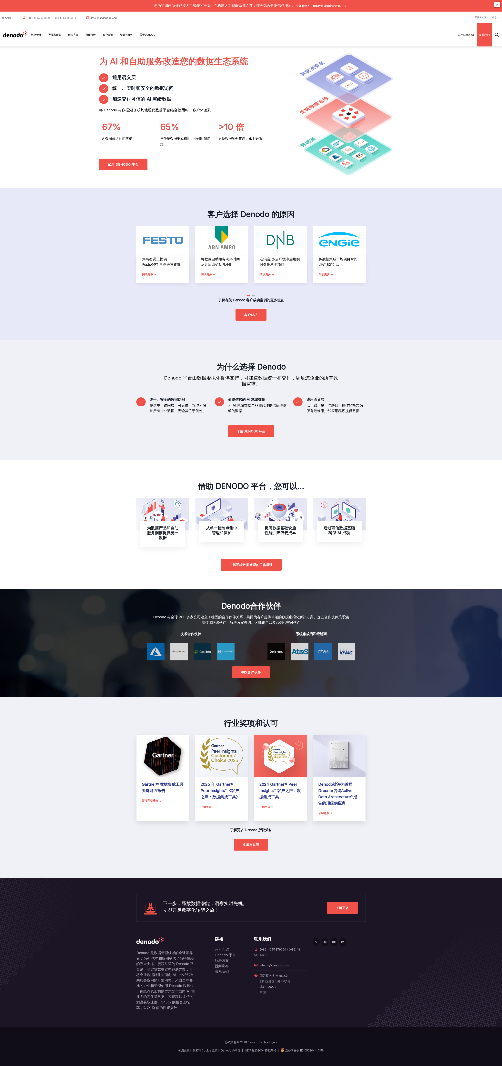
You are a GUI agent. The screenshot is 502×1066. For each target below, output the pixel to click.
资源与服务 (126, 34)
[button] (248, 295)
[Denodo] (15, 35)
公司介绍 (222, 949)
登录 (494, 17)
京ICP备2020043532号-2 (260, 1050)
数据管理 (36, 34)
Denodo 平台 (225, 955)
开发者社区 (480, 17)
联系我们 (484, 34)
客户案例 (108, 34)
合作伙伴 (90, 34)
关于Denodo (148, 34)
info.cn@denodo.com (104, 17)
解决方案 (73, 34)
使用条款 (183, 1050)
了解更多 (342, 908)
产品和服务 (54, 34)
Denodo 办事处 (230, 1050)
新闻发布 (222, 966)
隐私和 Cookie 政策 (205, 1050)
